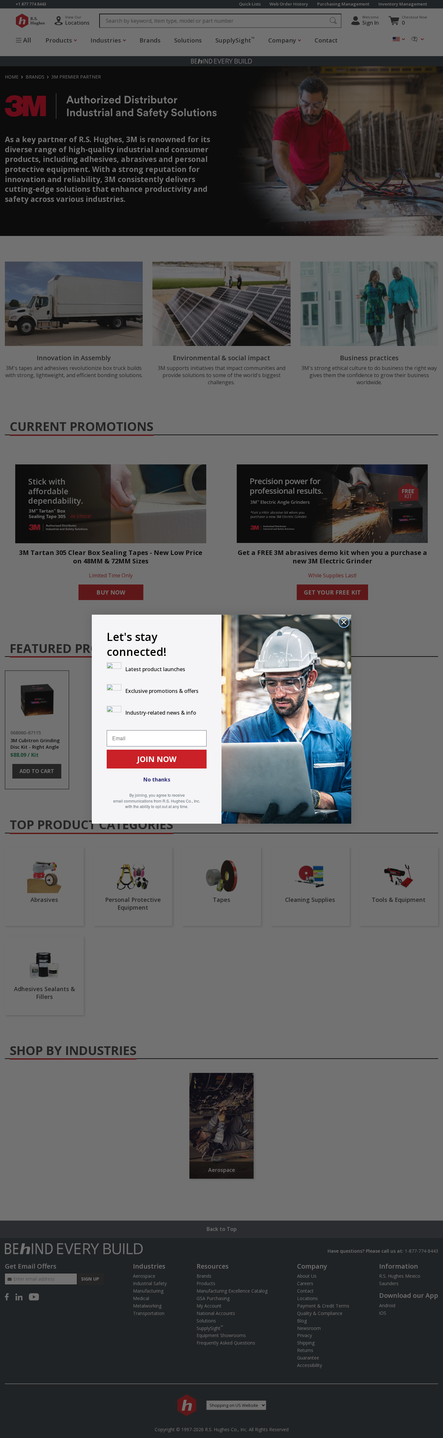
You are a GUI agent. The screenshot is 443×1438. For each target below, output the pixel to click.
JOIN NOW (156, 759)
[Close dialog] (344, 622)
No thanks (156, 779)
